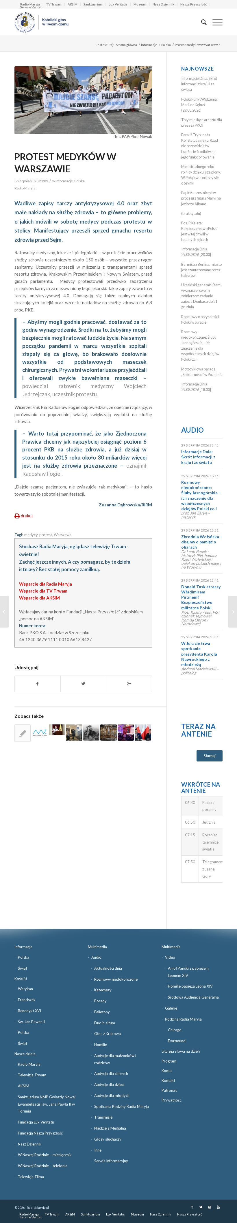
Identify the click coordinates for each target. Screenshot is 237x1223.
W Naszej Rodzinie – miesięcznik (45, 1154)
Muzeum (140, 4)
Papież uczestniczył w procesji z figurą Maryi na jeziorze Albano (201, 198)
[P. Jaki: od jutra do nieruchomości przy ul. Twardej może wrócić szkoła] (143, 732)
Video (170, 957)
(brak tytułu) (191, 213)
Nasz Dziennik (163, 4)
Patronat (169, 1090)
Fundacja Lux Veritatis (36, 1122)
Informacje (149, 45)
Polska (166, 45)
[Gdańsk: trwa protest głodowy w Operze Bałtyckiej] (22, 733)
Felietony (102, 1012)
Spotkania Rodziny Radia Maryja (121, 1106)
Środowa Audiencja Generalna (193, 997)
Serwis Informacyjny (111, 1161)
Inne (97, 1150)
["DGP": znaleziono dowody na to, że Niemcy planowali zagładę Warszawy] (91, 732)
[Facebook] (192, 1207)
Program (169, 1061)
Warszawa (62, 534)
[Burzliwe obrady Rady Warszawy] (57, 729)
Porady (100, 1001)
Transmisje (103, 1117)
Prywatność (172, 1100)
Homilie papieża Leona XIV (190, 986)
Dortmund (177, 1040)
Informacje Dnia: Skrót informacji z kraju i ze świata (199, 84)
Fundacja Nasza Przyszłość (40, 1133)
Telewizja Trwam (32, 1075)
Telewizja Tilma (31, 1176)
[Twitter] (201, 1207)
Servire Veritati (31, 7)
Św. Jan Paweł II (31, 1021)
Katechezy (103, 990)
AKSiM (72, 4)
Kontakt (168, 1080)
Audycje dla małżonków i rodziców (115, 1059)
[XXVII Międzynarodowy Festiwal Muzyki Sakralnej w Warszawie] (108, 732)
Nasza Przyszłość (193, 4)
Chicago (175, 1030)
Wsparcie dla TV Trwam (43, 590)
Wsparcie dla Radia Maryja (45, 583)
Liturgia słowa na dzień (181, 1051)
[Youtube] (218, 1207)
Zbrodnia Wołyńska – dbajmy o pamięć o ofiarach (201, 541)
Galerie (171, 1008)
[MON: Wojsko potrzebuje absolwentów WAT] (4, 612)
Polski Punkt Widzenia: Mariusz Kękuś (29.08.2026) (199, 104)
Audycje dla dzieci (109, 1084)
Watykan (25, 988)
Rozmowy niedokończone (116, 979)
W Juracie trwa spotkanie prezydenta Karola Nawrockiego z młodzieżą (199, 654)
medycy (31, 534)
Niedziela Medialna (110, 1128)
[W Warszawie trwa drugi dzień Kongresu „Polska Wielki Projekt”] (126, 732)
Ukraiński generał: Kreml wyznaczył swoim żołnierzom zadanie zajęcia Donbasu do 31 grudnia (201, 296)
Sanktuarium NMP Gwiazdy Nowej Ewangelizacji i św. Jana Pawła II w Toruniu (46, 1104)
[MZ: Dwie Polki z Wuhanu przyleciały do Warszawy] (40, 732)
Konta (167, 1070)
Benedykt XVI (29, 1010)
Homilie (100, 1044)
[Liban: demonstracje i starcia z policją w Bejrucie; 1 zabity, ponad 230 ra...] (232, 612)
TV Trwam (54, 4)
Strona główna (126, 45)
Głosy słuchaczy (107, 1139)
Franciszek (27, 999)
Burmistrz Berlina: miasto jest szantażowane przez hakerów (201, 270)
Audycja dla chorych (111, 1073)
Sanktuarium (93, 4)
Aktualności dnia (108, 968)
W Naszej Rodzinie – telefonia (42, 1165)
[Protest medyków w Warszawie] (83, 100)
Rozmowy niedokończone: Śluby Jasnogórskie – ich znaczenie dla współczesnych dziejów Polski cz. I (201, 495)
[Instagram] (209, 1207)
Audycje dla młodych (111, 1095)
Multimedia (97, 947)
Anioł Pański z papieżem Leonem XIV (188, 972)
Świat (22, 968)
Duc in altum (104, 1023)
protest (45, 534)
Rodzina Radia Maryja (183, 1019)
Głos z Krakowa (107, 1033)
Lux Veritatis (118, 4)
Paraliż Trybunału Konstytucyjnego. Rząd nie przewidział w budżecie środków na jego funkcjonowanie (199, 145)
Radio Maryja (29, 1064)
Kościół (20, 978)
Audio (192, 430)
